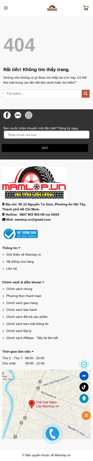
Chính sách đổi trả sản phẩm (27, 317)
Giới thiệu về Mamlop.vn (23, 254)
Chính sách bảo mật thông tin (27, 324)
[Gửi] (86, 94)
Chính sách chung (19, 289)
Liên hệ (11, 268)
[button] (5, 8)
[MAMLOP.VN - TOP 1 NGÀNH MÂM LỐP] (52, 8)
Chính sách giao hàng (22, 303)
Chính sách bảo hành (21, 309)
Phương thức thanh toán (23, 296)
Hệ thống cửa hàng (20, 261)
